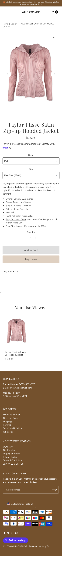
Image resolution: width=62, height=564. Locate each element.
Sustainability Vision (13, 428)
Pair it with (11, 271)
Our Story (8, 446)
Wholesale (8, 431)
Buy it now (31, 259)
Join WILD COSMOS (13, 463)
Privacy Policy (10, 457)
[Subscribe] (55, 490)
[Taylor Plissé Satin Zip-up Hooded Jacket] (17, 331)
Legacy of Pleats (11, 453)
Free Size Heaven (14, 226)
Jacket (14, 24)
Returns (7, 424)
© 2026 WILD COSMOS (15, 546)
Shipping (7, 421)
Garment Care (10, 418)
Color (31, 155)
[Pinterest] (8, 533)
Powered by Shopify (39, 546)
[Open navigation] (5, 12)
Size (31, 169)
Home (5, 24)
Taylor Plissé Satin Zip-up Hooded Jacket (16, 353)
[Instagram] (16, 533)
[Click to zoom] (54, 36)
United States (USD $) (22, 503)
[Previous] (7, 74)
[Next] (54, 74)
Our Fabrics (9, 450)
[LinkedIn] (12, 533)
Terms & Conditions (12, 460)
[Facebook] (4, 533)
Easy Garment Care (16, 219)
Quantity (31, 232)
